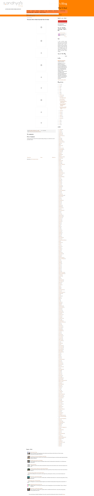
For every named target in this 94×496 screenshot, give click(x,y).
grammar (60, 246)
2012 (59, 121)
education (60, 205)
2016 (59, 90)
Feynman (60, 221)
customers (60, 194)
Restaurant (60, 375)
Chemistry (60, 174)
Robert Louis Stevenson (62, 380)
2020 (60, 84)
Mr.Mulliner (61, 320)
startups (60, 400)
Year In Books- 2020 (30, 12)
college (60, 180)
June (60, 112)
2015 (59, 92)
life (59, 299)
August (61, 110)
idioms (60, 266)
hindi (59, 259)
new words (60, 336)
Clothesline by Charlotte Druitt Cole (36, 484)
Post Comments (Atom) (34, 159)
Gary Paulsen (61, 237)
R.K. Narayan (61, 366)
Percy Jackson (61, 346)
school (60, 387)
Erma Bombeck (61, 210)
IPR (59, 277)
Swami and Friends (33, 464)
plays (59, 355)
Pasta (59, 344)
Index (60, 268)
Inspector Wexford (62, 273)
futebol (60, 233)
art (59, 146)
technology (60, 412)
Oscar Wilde (61, 340)
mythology (60, 329)
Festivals (30, 131)
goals (59, 243)
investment (60, 276)
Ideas (59, 264)
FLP (59, 227)
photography (61, 351)
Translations (61, 429)
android (60, 139)
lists (59, 300)
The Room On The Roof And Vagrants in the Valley (38, 456)
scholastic (60, 386)
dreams (60, 202)
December (61, 95)
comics (60, 184)
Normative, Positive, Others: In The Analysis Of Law (36, 472)
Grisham (60, 248)
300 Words (60, 129)
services (60, 392)
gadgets (60, 236)
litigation (60, 302)
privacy (60, 360)
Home (41, 157)
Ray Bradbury (61, 369)
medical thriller (61, 307)
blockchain (60, 158)
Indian (37, 131)
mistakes (60, 313)
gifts (59, 241)
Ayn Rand (60, 151)
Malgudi (60, 303)
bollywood (60, 160)
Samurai (60, 385)
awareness (60, 150)
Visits (59, 434)
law (59, 294)
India (35, 131)
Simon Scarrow (61, 396)
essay (59, 211)
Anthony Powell (61, 141)
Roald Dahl (60, 379)
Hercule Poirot (61, 257)
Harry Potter (61, 253)
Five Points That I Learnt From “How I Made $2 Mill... (63, 101)
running (60, 382)
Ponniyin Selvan (61, 359)
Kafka (60, 287)
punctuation (60, 364)
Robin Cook (60, 381)
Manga (60, 304)
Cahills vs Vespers (61, 164)
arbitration (60, 145)
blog (59, 159)
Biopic (60, 155)
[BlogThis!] (43, 130)
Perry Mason (61, 348)
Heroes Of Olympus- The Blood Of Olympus (63, 104)
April (61, 115)
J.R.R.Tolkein (61, 281)
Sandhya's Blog (58, 3)
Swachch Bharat (62, 99)
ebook (60, 204)
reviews (60, 376)
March (61, 116)
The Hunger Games (62, 415)
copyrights (60, 186)
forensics (60, 230)
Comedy (60, 182)
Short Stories (37, 12)
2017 (59, 89)
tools (59, 428)
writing (60, 443)
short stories (61, 395)
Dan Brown (60, 196)
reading (60, 370)
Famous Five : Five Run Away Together (36, 488)
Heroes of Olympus (62, 258)
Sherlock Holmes (61, 394)
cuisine (60, 191)
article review (61, 148)
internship (60, 274)
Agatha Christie (61, 135)
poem (59, 356)
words (60, 439)
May (60, 113)
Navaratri (39, 131)
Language (60, 293)
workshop (60, 440)
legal (59, 297)
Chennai (60, 175)
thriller (60, 424)
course (60, 187)
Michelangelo (61, 312)
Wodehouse (60, 438)
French (60, 231)
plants (60, 354)
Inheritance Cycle (61, 272)
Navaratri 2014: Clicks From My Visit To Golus (63, 108)
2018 (59, 87)
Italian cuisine (61, 279)
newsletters (60, 338)
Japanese (60, 282)
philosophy (60, 350)
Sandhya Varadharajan (62, 60)
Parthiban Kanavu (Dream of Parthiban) (36, 460)
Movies (60, 319)
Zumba (60, 445)
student (60, 405)
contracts (60, 185)
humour (60, 263)
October (61, 96)
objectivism (60, 339)
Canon (60, 165)
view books (66, 36)
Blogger (63, 494)
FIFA (59, 223)
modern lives (61, 314)
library (60, 298)
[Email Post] (41, 130)
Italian (60, 278)
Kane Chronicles (61, 289)
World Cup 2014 (61, 442)
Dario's (60, 199)
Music (60, 323)
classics (60, 179)
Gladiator (60, 242)
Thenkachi (60, 421)
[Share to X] (44, 130)
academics (60, 133)
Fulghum (60, 232)
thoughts (60, 423)
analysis (60, 138)
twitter (60, 432)
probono (60, 361)
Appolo (60, 143)
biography (60, 154)
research (60, 374)
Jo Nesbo (60, 284)
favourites (60, 217)
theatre (60, 419)
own (59, 341)
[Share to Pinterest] (45, 130)
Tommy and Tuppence (62, 427)
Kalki (59, 288)
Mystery (60, 328)
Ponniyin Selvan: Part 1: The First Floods (34, 480)
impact (60, 267)
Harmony (60, 252)
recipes (60, 371)
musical (60, 324)
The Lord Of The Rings (62, 416)
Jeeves (60, 283)
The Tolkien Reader (63, 97)
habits (60, 251)
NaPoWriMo (61, 330)
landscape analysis (61, 292)
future (60, 235)
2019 (59, 86)
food (59, 228)
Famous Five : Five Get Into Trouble (36, 476)
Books (60, 163)
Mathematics (61, 305)
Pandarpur (60, 343)
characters (60, 171)
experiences (60, 215)
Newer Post (29, 157)
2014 (59, 93)
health (60, 256)
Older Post (53, 157)
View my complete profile (62, 79)
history (60, 261)
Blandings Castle (61, 156)
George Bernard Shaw (62, 240)
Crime (60, 189)
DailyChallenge (61, 195)
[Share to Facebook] (44, 130)
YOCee (60, 444)
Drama (60, 201)
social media (61, 397)
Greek (60, 247)
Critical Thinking (61, 190)
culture (60, 192)
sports (60, 399)
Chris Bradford (61, 176)
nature (60, 333)
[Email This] (42, 130)
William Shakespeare (62, 437)
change (60, 169)
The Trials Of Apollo (62, 418)
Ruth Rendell (61, 384)
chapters (60, 170)
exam (59, 212)
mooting (60, 317)
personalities (61, 349)
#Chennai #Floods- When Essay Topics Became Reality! (39, 468)
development (61, 200)
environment (61, 207)
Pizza (59, 353)
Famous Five (61, 216)
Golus (33, 131)
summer (60, 407)
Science (60, 390)
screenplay (60, 391)
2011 (59, 123)
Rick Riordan (61, 377)
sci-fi (59, 389)
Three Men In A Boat (33, 452)
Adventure (60, 134)
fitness (60, 226)
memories (60, 310)
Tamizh (60, 410)
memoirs (60, 309)
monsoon (60, 315)
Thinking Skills (61, 422)
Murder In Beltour (43, 12)
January (61, 118)
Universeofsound (61, 433)
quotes (60, 365)
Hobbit (60, 262)
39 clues (60, 130)
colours (60, 181)
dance (60, 197)
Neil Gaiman (61, 335)
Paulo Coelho (61, 345)
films (59, 225)
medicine (60, 308)
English (60, 206)
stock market (61, 401)
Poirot (60, 358)
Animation (60, 140)
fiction (60, 222)
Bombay (60, 161)
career (60, 166)
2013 (59, 120)
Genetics (60, 238)
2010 (59, 124)
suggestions (60, 406)
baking (60, 153)
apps (59, 144)
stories (60, 402)
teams (60, 411)
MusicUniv (60, 325)
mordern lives (61, 318)
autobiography (61, 149)
